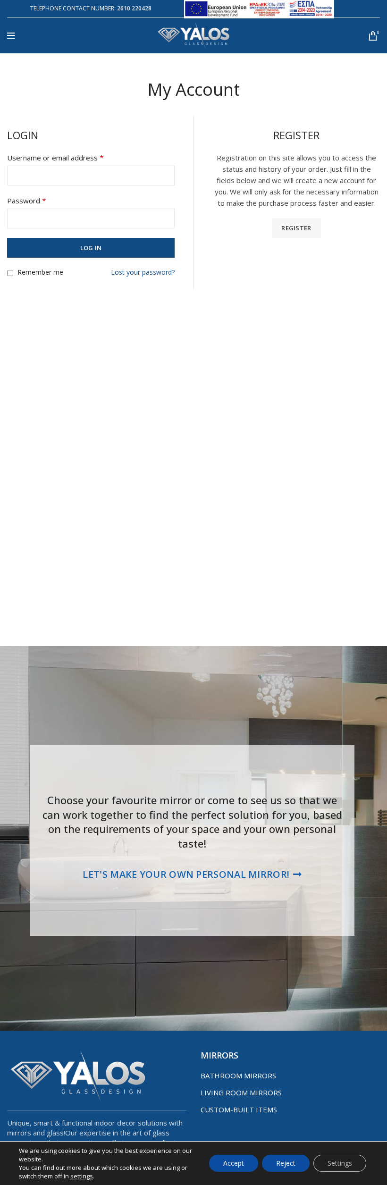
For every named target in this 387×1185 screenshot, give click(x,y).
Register (296, 228)
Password (26, 200)
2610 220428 (134, 8)
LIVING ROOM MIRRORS (241, 1092)
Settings (340, 1163)
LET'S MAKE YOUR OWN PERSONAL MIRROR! (186, 874)
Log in (91, 248)
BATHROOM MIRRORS (238, 1075)
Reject (285, 1163)
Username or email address (55, 157)
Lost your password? (143, 272)
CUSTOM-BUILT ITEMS (239, 1109)
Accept (233, 1163)
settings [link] (81, 1176)
